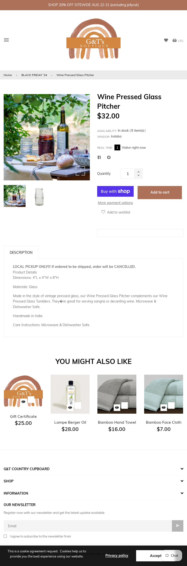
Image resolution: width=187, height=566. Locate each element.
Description (21, 252)
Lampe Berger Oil (70, 422)
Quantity (104, 173)
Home (8, 75)
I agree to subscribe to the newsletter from (40, 536)
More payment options (115, 203)
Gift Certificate (23, 416)
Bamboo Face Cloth (163, 422)
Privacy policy (116, 555)
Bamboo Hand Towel (117, 422)
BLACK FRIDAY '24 (34, 75)
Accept (155, 556)
